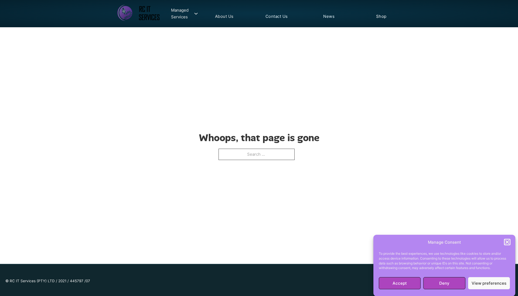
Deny (444, 283)
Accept (400, 283)
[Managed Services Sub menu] (194, 14)
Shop (381, 16)
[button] (507, 242)
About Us (224, 16)
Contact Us (276, 16)
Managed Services (180, 14)
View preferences (489, 283)
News (329, 16)
